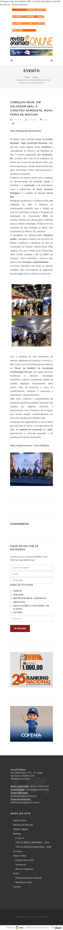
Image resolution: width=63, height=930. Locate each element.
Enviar (21, 628)
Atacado (18, 595)
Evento (35, 77)
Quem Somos (19, 821)
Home (27, 77)
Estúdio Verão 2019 (24, 860)
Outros (17, 612)
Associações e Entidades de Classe (31, 607)
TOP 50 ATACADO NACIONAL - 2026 (33, 847)
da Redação (31, 120)
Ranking (17, 834)
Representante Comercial (30, 598)
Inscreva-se (20, 865)
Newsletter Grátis (23, 882)
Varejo (17, 591)
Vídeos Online (19, 856)
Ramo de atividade (21, 585)
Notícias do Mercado (23, 825)
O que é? (19, 838)
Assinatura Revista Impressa (28, 878)
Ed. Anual (17, 851)
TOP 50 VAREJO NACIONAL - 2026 (32, 843)
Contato (17, 887)
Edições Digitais (20, 829)
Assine (16, 874)
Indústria (19, 602)
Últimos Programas (24, 869)
